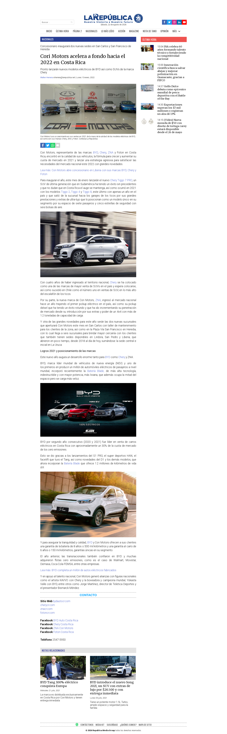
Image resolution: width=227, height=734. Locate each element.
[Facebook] (164, 22)
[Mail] (57, 145)
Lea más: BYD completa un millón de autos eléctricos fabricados (78, 570)
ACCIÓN (121, 31)
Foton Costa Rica (63, 632)
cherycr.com (47, 605)
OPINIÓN (164, 31)
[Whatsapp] (52, 145)
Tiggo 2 (65, 191)
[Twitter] (169, 22)
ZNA (110, 152)
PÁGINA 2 (77, 31)
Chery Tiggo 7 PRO (121, 180)
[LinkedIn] (179, 22)
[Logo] (113, 21)
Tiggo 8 (87, 191)
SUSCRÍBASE (112, 724)
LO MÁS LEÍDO (107, 31)
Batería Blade (72, 463)
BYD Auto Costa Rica (65, 620)
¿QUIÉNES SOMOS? (128, 724)
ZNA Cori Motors (63, 628)
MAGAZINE (134, 31)
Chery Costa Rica (63, 624)
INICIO (49, 31)
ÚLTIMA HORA (62, 31)
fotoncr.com (47, 612)
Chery (103, 152)
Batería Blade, (95, 371)
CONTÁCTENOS (86, 724)
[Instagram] (174, 22)
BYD (95, 152)
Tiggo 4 (75, 191)
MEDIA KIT (100, 724)
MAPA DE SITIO (145, 724)
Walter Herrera (46, 77)
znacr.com (46, 608)
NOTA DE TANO (150, 31)
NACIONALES (91, 31)
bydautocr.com (61, 601)
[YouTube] (184, 22)
